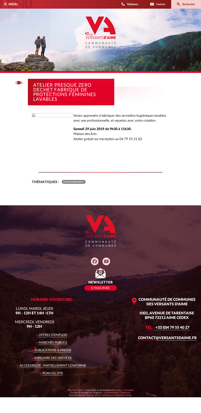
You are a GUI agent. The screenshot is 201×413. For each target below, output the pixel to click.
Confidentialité (111, 392)
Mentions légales (76, 390)
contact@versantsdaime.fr (167, 338)
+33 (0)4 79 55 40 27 (167, 327)
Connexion (129, 390)
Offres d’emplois (53, 335)
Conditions (125, 392)
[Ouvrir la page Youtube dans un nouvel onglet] (106, 261)
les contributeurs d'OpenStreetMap (114, 395)
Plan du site (53, 373)
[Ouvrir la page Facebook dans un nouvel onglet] (95, 261)
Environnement (73, 182)
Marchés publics (53, 342)
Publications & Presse (52, 350)
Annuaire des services (53, 358)
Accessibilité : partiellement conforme (53, 365)
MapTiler (90, 395)
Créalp (118, 390)
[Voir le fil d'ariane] (19, 83)
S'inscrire (100, 288)
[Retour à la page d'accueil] (100, 50)
